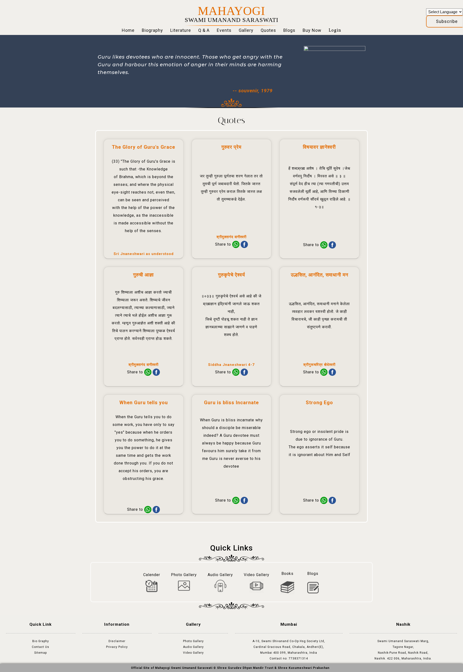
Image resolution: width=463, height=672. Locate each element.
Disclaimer (117, 641)
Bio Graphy (40, 641)
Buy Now (312, 30)
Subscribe (447, 21)
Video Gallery (193, 652)
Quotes (268, 30)
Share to (223, 244)
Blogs (289, 30)
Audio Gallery (193, 647)
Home (128, 30)
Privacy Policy (117, 647)
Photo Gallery (193, 641)
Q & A (204, 30)
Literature (180, 30)
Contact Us (40, 647)
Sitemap (40, 652)
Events (224, 30)
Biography (152, 30)
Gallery (246, 30)
